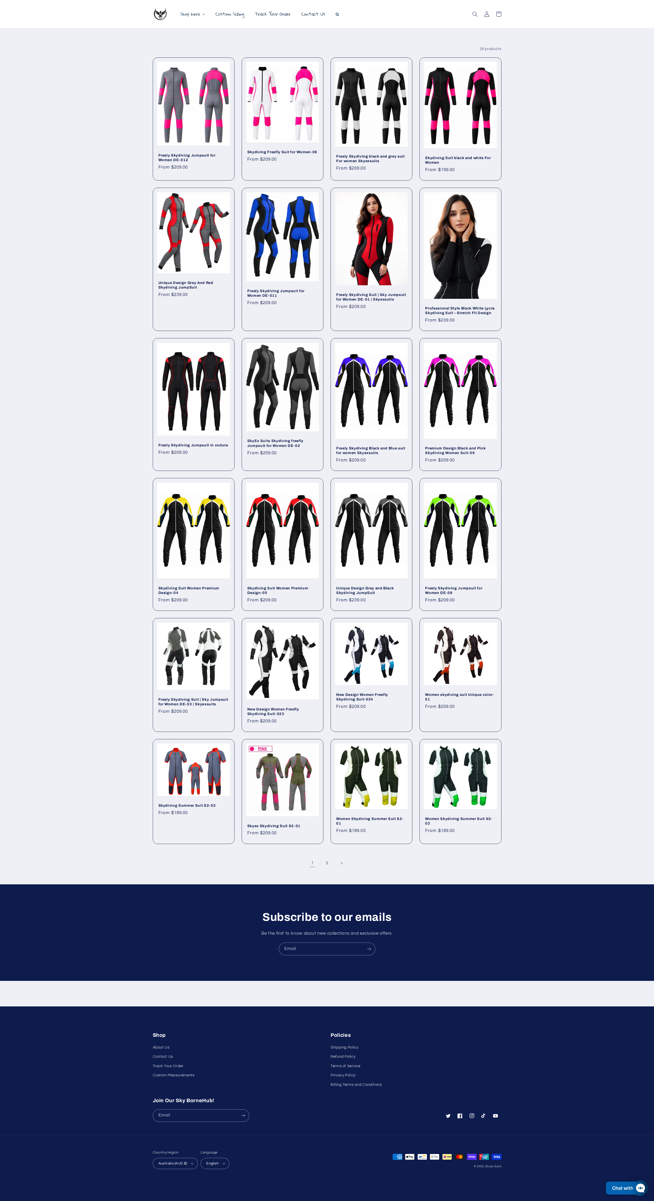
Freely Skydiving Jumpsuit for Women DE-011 (276, 293)
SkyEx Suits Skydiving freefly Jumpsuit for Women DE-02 (275, 443)
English (212, 1163)
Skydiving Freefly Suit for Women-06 (282, 152)
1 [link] (312, 863)
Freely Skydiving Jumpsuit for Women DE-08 (453, 590)
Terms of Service (345, 1066)
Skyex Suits (493, 1166)
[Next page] (341, 863)
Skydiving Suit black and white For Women (458, 160)
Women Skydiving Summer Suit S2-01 (369, 821)
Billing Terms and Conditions (356, 1085)
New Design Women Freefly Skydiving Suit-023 (273, 711)
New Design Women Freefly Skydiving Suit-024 (362, 697)
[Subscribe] (369, 949)
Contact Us (163, 1057)
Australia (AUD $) (172, 1163)
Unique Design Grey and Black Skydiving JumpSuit (365, 590)
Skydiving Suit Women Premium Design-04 (188, 590)
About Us (161, 1047)
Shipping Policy (344, 1047)
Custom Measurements (174, 1075)
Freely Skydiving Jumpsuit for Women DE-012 (187, 157)
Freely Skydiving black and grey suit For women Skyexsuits (370, 158)
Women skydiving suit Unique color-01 (459, 697)
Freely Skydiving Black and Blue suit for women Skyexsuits (370, 450)
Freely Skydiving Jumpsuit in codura (193, 445)
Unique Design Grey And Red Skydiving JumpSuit (185, 285)
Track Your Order (168, 1066)
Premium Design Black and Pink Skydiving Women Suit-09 (455, 450)
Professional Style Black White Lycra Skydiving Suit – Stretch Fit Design (460, 310)
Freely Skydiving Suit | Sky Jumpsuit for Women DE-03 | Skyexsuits (193, 701)
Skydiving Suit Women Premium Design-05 (277, 590)
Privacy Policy (343, 1075)
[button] (475, 14)
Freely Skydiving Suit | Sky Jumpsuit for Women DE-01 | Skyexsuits (371, 297)
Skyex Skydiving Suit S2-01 (273, 826)
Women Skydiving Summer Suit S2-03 (458, 821)
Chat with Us (626, 1188)
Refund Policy (343, 1057)
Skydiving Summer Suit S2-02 (187, 805)
